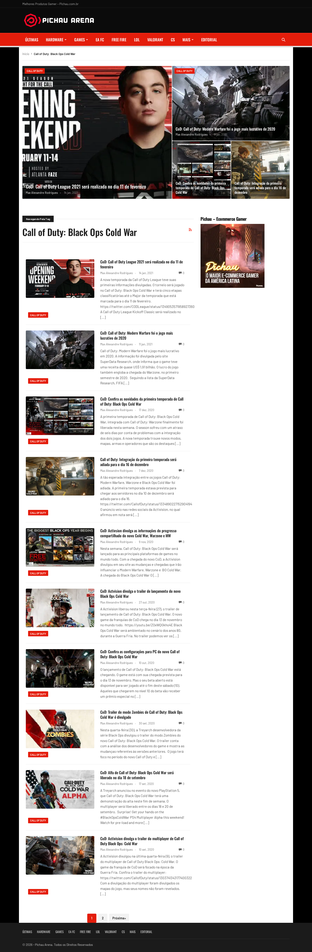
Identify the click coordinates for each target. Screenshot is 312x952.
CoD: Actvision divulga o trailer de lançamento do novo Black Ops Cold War (140, 593)
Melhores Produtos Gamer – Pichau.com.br (50, 4)
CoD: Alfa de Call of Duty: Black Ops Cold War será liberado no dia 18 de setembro (137, 775)
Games (79, 39)
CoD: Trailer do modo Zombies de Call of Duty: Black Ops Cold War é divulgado (141, 714)
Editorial (209, 39)
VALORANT (155, 39)
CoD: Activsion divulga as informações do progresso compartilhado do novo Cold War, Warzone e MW (138, 533)
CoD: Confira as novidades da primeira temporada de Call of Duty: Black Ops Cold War (201, 188)
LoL (137, 39)
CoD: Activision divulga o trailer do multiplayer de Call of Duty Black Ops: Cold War (142, 841)
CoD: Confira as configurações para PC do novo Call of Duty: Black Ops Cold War (140, 654)
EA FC (100, 39)
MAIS (186, 39)
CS (173, 39)
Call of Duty (35, 70)
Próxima (119, 918)
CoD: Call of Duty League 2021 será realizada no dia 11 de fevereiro (86, 186)
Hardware (54, 39)
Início (25, 54)
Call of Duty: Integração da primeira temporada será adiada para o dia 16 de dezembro (260, 188)
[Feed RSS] (190, 229)
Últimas (31, 39)
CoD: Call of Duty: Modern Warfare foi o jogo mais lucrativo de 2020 (225, 129)
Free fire (119, 39)
